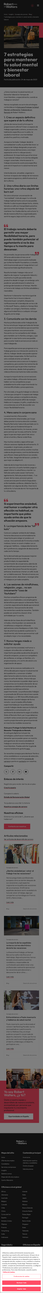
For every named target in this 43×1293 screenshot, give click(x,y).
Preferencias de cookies (21, 1276)
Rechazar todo (21, 1283)
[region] (21, 1270)
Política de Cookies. (9, 1272)
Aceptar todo (21, 1289)
